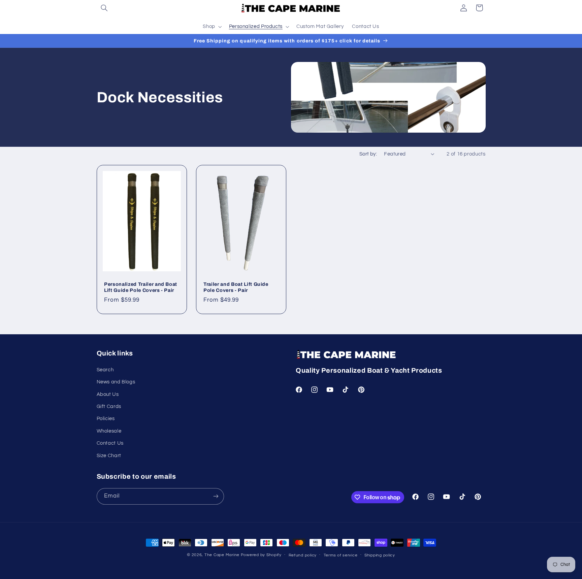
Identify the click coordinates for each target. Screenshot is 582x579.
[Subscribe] (215, 496)
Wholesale (109, 431)
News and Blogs (116, 381)
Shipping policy (379, 555)
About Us (108, 394)
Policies (106, 418)
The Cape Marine (221, 555)
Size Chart (109, 455)
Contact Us (110, 443)
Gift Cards (109, 406)
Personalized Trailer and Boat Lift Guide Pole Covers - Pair (140, 287)
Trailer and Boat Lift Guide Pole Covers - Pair (235, 287)
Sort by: (368, 154)
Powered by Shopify (261, 555)
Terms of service (341, 555)
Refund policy (303, 555)
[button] (104, 7)
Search (105, 369)
